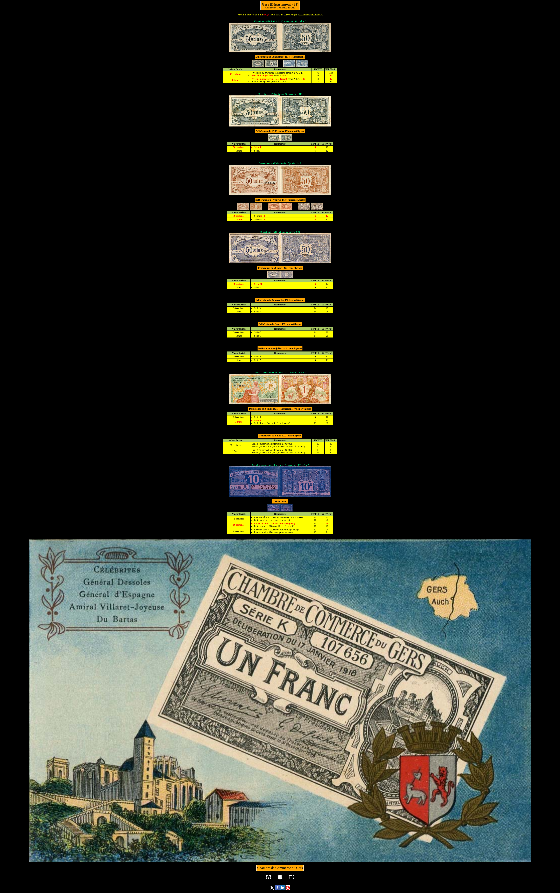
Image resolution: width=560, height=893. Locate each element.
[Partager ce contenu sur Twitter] (272, 889)
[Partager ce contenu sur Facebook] (277, 889)
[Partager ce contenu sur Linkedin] (282, 889)
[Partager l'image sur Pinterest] (288, 889)
